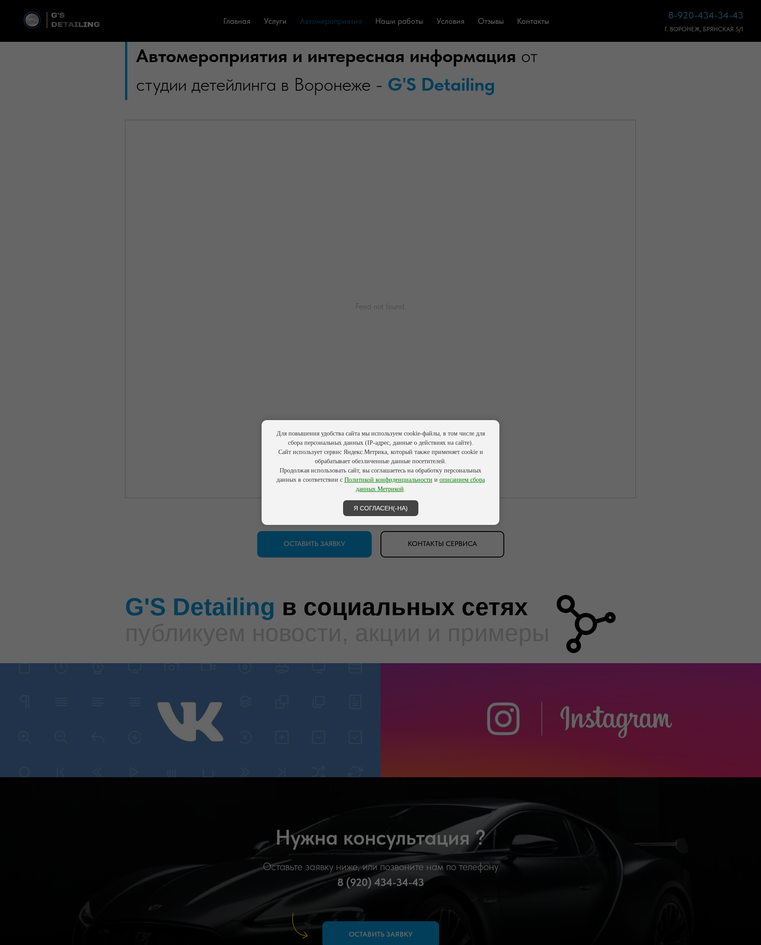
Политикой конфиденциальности (388, 479)
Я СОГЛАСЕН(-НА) (381, 508)
